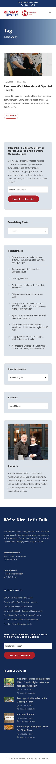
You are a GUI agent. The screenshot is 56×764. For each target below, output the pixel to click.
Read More (11, 115)
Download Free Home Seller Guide (18, 606)
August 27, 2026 (26, 718)
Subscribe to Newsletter (23, 199)
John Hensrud (10, 570)
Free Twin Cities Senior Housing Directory (21, 619)
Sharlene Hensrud (12, 552)
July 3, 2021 (8, 82)
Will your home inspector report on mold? (27, 295)
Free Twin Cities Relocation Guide (18, 623)
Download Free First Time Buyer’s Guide (20, 602)
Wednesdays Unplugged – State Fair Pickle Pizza (28, 286)
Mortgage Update (20, 278)
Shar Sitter (22, 82)
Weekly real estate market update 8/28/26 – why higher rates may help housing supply (28, 260)
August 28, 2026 (26, 690)
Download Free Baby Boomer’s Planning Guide (23, 610)
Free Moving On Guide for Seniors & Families (22, 615)
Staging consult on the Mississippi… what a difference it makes (27, 338)
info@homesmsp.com (29, 2)
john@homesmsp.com (13, 573)
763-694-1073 (29, 5)
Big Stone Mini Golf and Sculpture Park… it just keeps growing (29, 316)
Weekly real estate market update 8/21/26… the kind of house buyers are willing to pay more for (29, 306)
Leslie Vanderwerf (27, 721)
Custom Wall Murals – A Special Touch (28, 88)
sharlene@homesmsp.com (15, 556)
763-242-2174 (10, 577)
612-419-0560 (10, 559)
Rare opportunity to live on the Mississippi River (25, 270)
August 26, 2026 (26, 734)
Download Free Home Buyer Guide (18, 597)
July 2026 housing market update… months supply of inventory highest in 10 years (30, 327)
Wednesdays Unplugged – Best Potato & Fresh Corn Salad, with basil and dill (29, 347)
